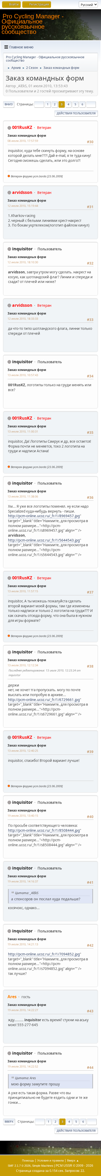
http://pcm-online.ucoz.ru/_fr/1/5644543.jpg (44, 540)
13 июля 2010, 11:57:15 (23, 591)
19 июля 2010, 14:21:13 (23, 944)
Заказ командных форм (27, 135)
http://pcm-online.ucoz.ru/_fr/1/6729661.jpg (44, 699)
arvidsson (22, 192)
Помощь (28, 1160)
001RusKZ (22, 127)
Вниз (9, 104)
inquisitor (22, 249)
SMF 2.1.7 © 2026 (19, 1165)
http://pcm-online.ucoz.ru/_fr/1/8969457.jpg (44, 516)
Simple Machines (42, 1165)
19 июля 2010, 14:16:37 (23, 881)
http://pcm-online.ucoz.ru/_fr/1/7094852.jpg (44, 954)
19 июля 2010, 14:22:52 (23, 1066)
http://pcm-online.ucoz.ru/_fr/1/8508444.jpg (44, 830)
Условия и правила (50, 1160)
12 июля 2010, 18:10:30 (23, 262)
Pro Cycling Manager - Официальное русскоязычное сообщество (33, 24)
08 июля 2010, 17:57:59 (23, 141)
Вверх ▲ (73, 1160)
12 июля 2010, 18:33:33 (23, 318)
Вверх (9, 1121)
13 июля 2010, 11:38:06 (23, 496)
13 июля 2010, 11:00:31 (23, 431)
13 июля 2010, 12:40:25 (23, 751)
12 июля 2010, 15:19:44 (23, 206)
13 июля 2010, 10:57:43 (23, 375)
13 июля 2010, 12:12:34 (23, 665)
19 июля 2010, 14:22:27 (23, 1010)
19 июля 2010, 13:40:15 (23, 815)
